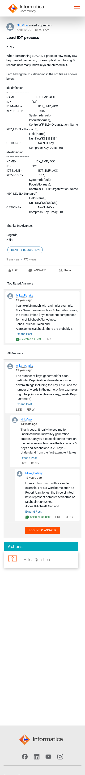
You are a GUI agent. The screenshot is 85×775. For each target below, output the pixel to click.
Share (67, 270)
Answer (40, 270)
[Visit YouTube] (48, 757)
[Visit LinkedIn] (37, 757)
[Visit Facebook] (25, 757)
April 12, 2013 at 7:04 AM (33, 30)
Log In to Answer (42, 530)
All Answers (15, 353)
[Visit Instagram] (60, 757)
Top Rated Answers (20, 283)
